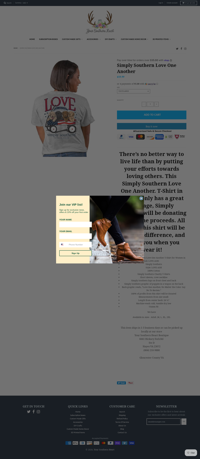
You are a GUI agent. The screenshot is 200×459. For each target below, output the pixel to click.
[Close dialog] (141, 198)
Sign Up (76, 253)
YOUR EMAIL (65, 231)
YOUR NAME (65, 219)
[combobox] (63, 244)
